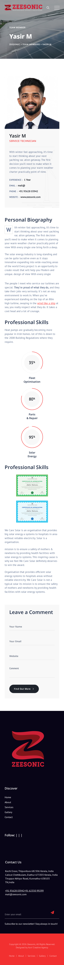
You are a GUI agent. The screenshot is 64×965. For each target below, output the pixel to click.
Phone (12, 191)
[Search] (48, 7)
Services (9, 807)
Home (8, 797)
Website (13, 197)
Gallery (8, 812)
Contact (9, 817)
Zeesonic (31, 944)
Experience (15, 179)
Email (12, 185)
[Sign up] (52, 912)
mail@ (21, 185)
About (8, 802)
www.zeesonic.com (31, 196)
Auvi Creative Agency (38, 947)
